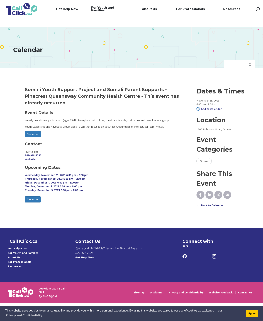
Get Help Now (67, 9)
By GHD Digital (48, 296)
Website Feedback (221, 292)
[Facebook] (184, 256)
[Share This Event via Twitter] (218, 195)
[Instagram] (214, 256)
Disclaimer (157, 292)
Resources (231, 9)
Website (30, 159)
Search (258, 9)
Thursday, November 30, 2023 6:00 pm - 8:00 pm (55, 178)
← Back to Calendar (209, 205)
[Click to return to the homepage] (21, 9)
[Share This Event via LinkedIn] (209, 195)
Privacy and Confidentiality (186, 292)
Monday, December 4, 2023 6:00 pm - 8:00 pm (53, 186)
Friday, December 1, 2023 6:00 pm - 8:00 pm (52, 182)
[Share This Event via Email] (227, 195)
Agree (251, 313)
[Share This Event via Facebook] (200, 195)
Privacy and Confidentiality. (24, 315)
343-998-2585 (33, 155)
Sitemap (139, 292)
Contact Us (245, 292)
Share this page (250, 64)
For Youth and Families (102, 9)
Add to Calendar (211, 109)
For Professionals (190, 9)
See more (32, 134)
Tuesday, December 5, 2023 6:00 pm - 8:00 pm (54, 190)
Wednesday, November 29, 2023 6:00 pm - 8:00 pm (56, 175)
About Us (149, 9)
